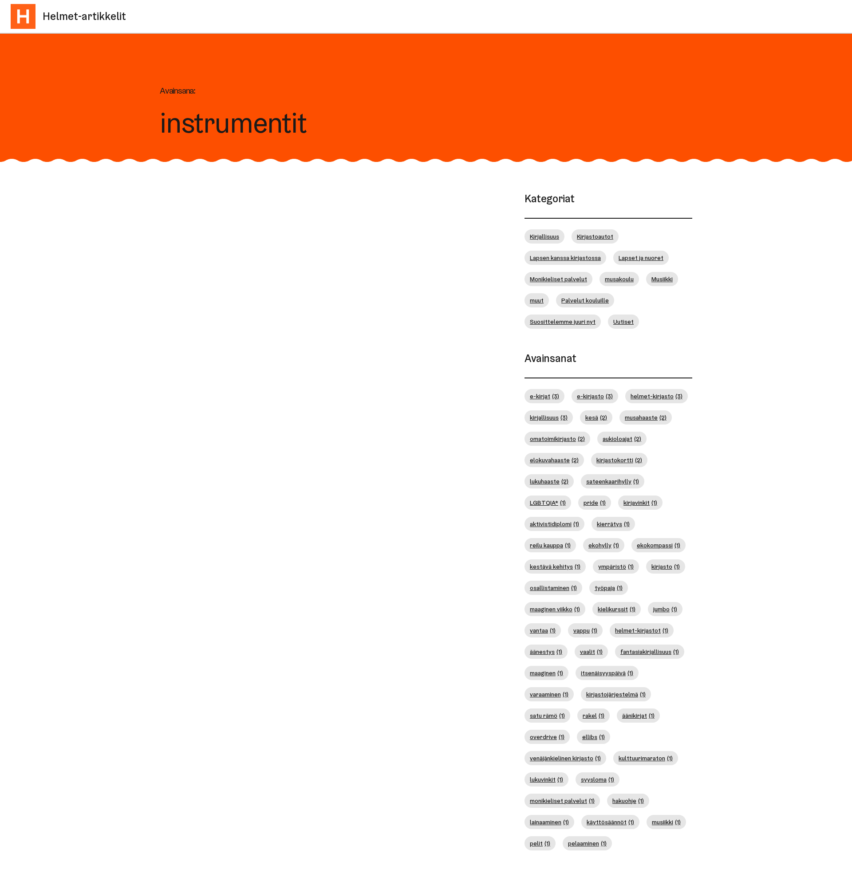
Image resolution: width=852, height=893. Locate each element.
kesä (596, 417)
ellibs (593, 737)
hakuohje (628, 801)
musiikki (666, 822)
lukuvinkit (546, 779)
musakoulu (619, 279)
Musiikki (662, 279)
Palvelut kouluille (585, 300)
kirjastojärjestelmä (616, 694)
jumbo (665, 609)
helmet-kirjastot (641, 630)
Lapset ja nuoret (641, 258)
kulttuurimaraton (646, 758)
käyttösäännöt (610, 822)
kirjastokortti (619, 460)
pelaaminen (587, 843)
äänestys (546, 652)
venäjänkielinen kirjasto (565, 758)
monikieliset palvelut (562, 801)
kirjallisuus (549, 417)
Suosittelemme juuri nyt (563, 322)
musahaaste (646, 417)
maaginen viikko (555, 609)
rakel (593, 716)
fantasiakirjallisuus (649, 652)
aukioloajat (622, 439)
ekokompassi (658, 545)
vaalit (591, 652)
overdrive (547, 737)
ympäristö (616, 566)
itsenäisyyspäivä (607, 673)
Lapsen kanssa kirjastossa (565, 258)
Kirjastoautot (595, 236)
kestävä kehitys (555, 566)
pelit (540, 843)
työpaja (609, 588)
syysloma (597, 779)
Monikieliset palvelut (558, 279)
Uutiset (623, 322)
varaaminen (549, 694)
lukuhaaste (549, 481)
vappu (585, 630)
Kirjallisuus (544, 236)
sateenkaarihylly (612, 481)
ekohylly (603, 545)
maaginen (546, 673)
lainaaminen (549, 822)
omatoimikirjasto (557, 439)
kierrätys (613, 524)
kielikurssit (616, 609)
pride (595, 503)
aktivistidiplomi (554, 524)
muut (537, 300)
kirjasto (665, 566)
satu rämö (547, 716)
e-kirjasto (595, 396)
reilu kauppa (550, 545)
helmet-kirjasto (656, 396)
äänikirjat (638, 716)
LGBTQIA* (548, 503)
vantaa (543, 630)
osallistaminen (553, 588)
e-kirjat (544, 396)
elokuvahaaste (554, 460)
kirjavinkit (640, 503)
